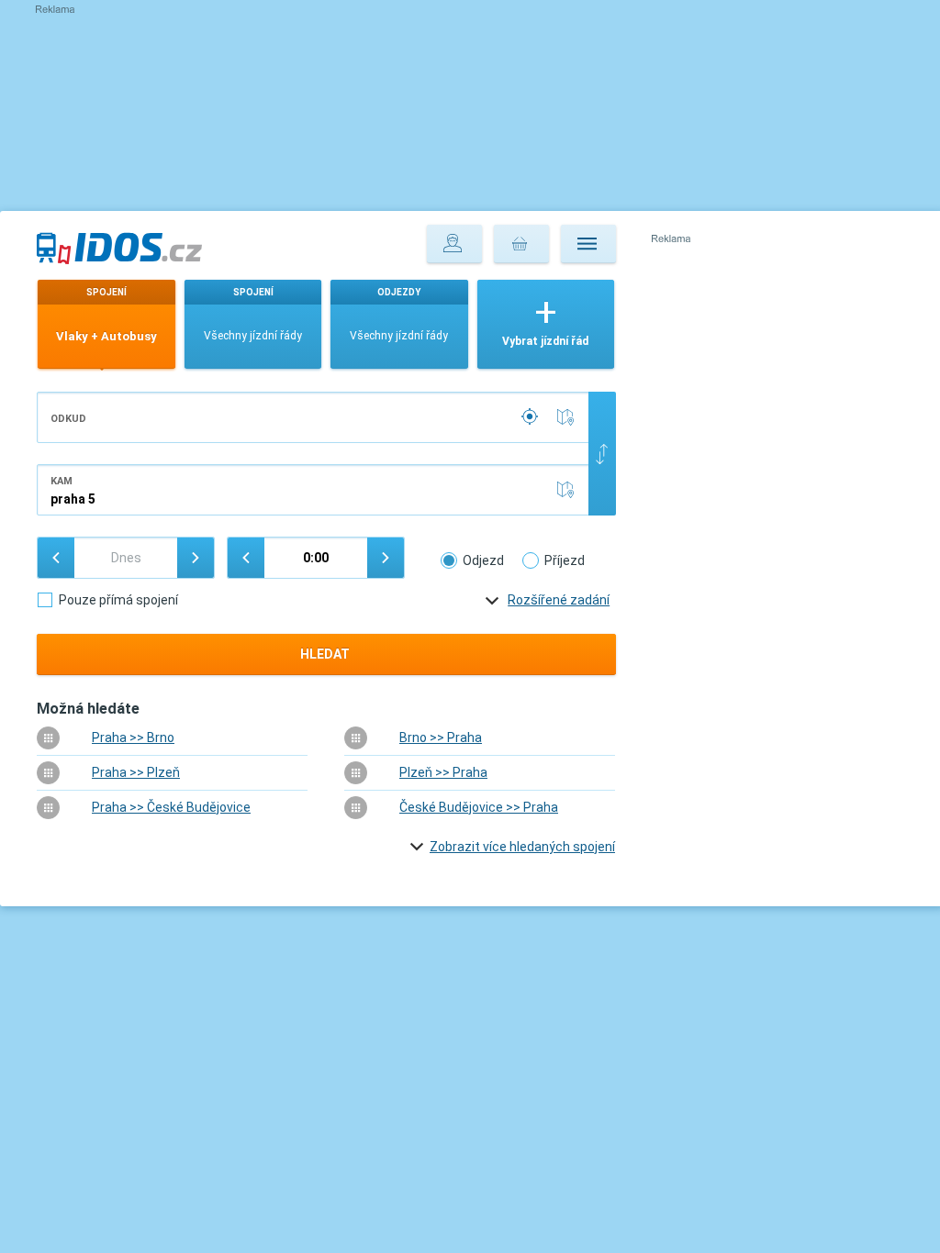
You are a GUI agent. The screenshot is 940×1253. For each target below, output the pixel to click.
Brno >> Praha (440, 737)
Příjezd (564, 560)
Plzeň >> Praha (443, 772)
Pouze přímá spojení (118, 600)
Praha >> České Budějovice (171, 807)
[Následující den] (195, 558)
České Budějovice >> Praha (478, 807)
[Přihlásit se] (454, 244)
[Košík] (521, 244)
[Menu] (588, 244)
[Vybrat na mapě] (569, 417)
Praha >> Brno (133, 737)
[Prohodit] (602, 454)
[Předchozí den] (56, 558)
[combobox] (313, 417)
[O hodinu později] (385, 558)
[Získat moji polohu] (531, 417)
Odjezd (483, 560)
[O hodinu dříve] (246, 558)
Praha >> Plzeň (136, 772)
